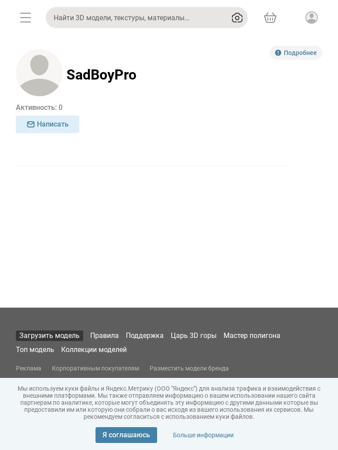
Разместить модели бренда (189, 368)
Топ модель (35, 349)
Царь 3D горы (194, 335)
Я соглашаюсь (126, 435)
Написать (53, 124)
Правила (104, 335)
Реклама (28, 368)
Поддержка (145, 335)
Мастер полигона (252, 335)
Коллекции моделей (94, 349)
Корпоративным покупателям (95, 368)
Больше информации (203, 435)
